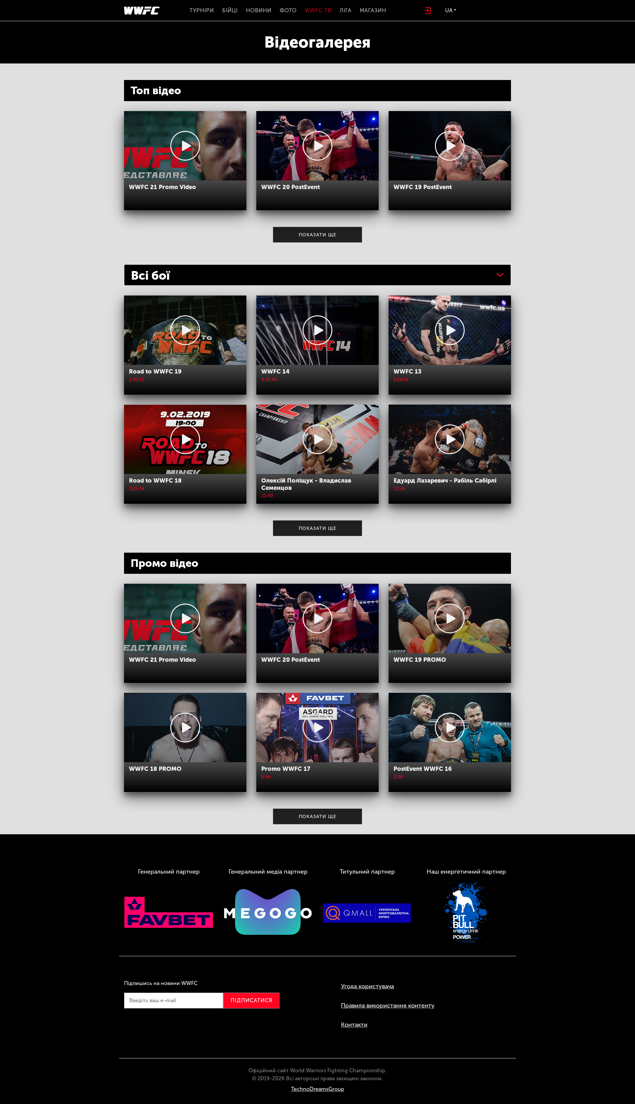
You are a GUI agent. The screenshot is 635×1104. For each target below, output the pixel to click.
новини (259, 10)
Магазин (373, 10)
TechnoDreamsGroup (317, 1089)
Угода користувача (367, 986)
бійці (230, 10)
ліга (346, 10)
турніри (202, 10)
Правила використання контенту (388, 1005)
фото (288, 10)
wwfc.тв (318, 10)
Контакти (354, 1024)
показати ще (317, 235)
